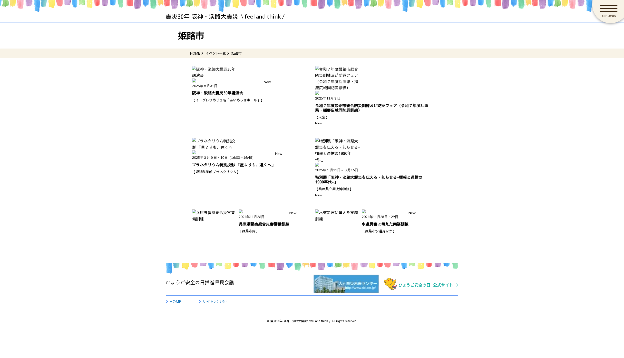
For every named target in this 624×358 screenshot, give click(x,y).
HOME (176, 301)
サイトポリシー (216, 301)
